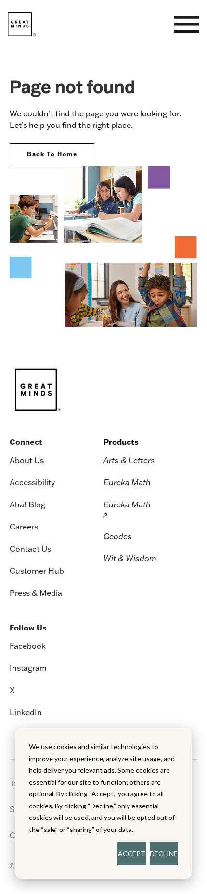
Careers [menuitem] (24, 526)
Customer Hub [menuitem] (37, 571)
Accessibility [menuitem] (32, 482)
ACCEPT (131, 853)
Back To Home (52, 154)
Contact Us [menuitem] (30, 549)
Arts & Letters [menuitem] (129, 460)
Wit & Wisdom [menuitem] (130, 558)
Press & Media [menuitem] (36, 593)
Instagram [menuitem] (28, 668)
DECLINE (164, 853)
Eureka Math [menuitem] (127, 482)
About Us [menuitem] (27, 460)
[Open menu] (186, 24)
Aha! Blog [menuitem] (27, 504)
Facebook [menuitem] (28, 646)
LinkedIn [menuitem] (26, 712)
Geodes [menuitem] (118, 536)
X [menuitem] (12, 690)
